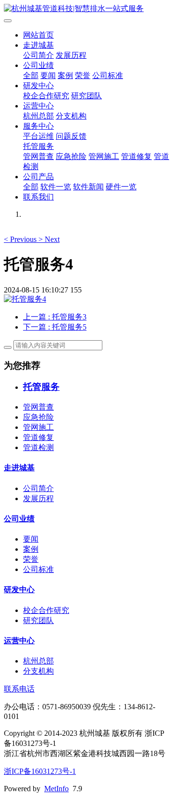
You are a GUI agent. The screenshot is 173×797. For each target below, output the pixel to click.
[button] (21, 239)
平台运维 (38, 136)
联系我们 (38, 197)
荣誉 (82, 75)
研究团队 (86, 96)
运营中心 (38, 106)
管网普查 (38, 156)
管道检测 (38, 447)
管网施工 (103, 156)
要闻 (48, 75)
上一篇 (54, 317)
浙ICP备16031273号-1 (40, 771)
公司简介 (38, 55)
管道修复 (136, 156)
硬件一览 (121, 187)
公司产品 (38, 177)
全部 (30, 75)
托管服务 (38, 146)
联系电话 (19, 689)
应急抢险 (71, 156)
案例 (65, 75)
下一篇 (54, 327)
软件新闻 (88, 187)
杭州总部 (38, 116)
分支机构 (71, 116)
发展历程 (71, 55)
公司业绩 (38, 65)
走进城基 (38, 45)
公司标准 (107, 75)
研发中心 (38, 85)
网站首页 (38, 35)
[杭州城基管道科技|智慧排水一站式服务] (86, 9)
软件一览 (55, 187)
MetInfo (56, 788)
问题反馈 (71, 136)
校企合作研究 (46, 96)
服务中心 (38, 126)
